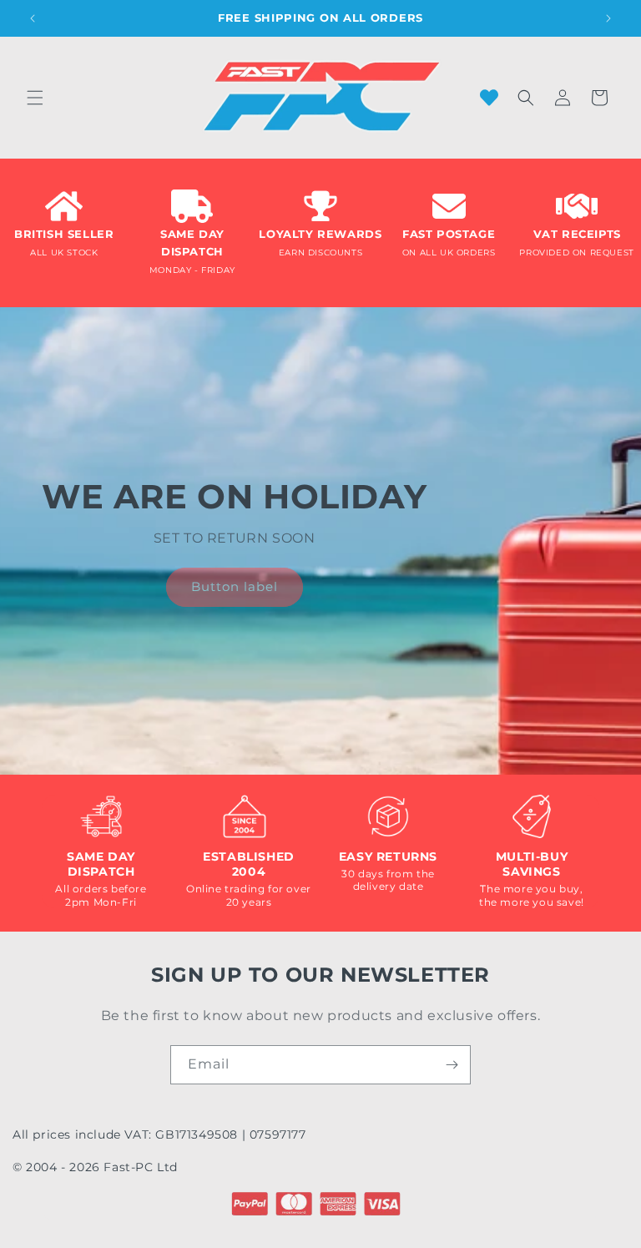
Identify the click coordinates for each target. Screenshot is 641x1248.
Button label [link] (234, 586)
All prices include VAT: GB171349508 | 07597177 (159, 1134)
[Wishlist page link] (489, 97)
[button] (35, 97)
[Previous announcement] (32, 18)
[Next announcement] (608, 18)
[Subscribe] (451, 1064)
